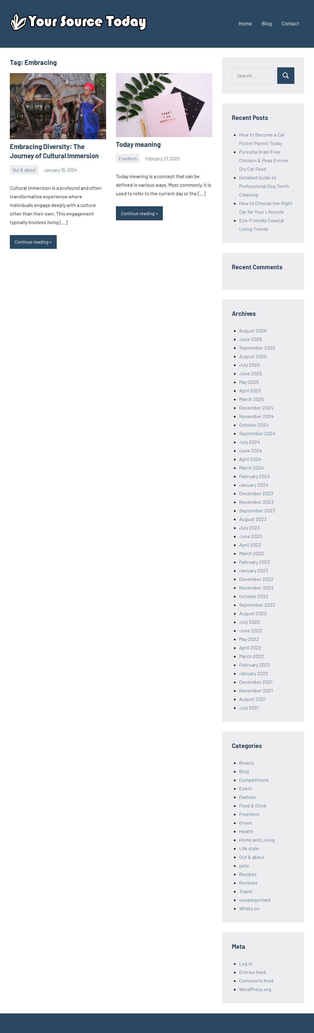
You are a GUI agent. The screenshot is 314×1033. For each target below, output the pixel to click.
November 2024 (256, 416)
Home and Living (257, 840)
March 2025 (251, 399)
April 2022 (250, 647)
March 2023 (251, 553)
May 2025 (249, 382)
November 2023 (256, 502)
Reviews (248, 882)
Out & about (24, 170)
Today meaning (138, 144)
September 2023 (257, 510)
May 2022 (249, 639)
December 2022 (256, 579)
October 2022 (254, 596)
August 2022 (253, 613)
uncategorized (254, 900)
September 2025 (257, 347)
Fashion (247, 797)
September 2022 (257, 605)
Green (245, 822)
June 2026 (250, 339)
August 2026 (252, 330)
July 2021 (249, 707)
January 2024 (253, 485)
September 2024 (257, 433)
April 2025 (250, 390)
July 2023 (249, 527)
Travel (245, 891)
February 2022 (254, 665)
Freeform (128, 158)
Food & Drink (252, 805)
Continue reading (31, 242)
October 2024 (254, 425)
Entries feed (252, 972)
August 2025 (252, 356)
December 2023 (256, 493)
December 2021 (256, 682)
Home (245, 23)
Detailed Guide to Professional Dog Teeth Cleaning (264, 185)
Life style (249, 848)
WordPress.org (255, 989)
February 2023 (254, 562)
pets (244, 865)
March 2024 (251, 467)
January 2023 (253, 570)
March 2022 (251, 656)
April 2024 (250, 459)
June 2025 (250, 373)
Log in (245, 963)
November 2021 (256, 690)
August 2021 (252, 699)
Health (246, 831)
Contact (290, 23)
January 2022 (253, 673)
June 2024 (250, 450)
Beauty (246, 762)
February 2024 (254, 476)
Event (245, 788)
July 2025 (249, 365)
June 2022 (250, 630)
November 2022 (256, 587)
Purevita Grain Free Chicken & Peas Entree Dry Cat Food (263, 160)
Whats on (249, 908)
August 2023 (252, 519)
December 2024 (256, 407)
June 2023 (250, 536)
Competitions (254, 780)
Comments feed (256, 980)
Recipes (248, 874)
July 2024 (249, 442)
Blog (267, 23)
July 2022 (249, 622)
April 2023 (250, 545)
